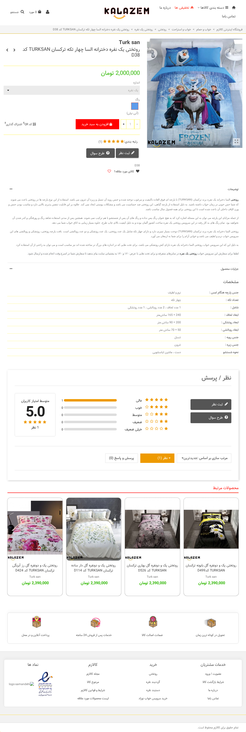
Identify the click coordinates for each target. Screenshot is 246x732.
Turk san (129, 42)
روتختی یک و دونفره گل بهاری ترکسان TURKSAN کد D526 (152, 568)
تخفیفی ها (182, 8)
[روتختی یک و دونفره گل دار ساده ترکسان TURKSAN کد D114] (93, 529)
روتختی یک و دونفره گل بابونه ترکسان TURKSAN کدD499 (211, 568)
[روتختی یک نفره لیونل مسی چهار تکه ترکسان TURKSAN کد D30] (14, 50)
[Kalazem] (123, 12)
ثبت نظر (125, 153)
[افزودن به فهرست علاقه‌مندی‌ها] (109, 171)
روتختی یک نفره (188, 253)
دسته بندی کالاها (212, 8)
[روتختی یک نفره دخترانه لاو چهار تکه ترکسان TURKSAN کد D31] (7, 50)
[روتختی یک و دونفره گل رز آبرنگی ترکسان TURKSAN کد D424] (34, 529)
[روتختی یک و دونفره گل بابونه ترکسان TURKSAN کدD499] (211, 529)
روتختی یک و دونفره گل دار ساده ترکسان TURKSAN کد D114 (93, 568)
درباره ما (165, 8)
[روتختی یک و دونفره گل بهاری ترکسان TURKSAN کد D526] (152, 529)
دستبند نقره (153, 690)
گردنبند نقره (153, 682)
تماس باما (229, 16)
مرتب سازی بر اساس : (212, 458)
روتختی (235, 199)
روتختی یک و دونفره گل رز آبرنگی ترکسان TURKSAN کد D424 (34, 568)
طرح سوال (97, 153)
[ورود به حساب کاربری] (47, 12)
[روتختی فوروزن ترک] (236, 141)
